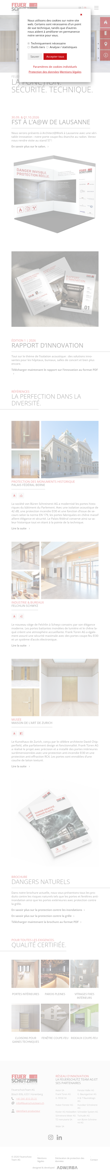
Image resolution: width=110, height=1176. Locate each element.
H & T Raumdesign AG (86, 1099)
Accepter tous (55, 56)
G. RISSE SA (61, 1098)
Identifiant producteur (28, 1111)
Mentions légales (70, 72)
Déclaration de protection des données (69, 1160)
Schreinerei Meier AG (66, 1115)
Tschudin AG (83, 1115)
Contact (94, 1159)
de (80, 7)
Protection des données (44, 72)
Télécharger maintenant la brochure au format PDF (45, 922)
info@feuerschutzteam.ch (30, 1103)
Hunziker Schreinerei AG (87, 1106)
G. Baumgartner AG (86, 1094)
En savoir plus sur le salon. (28, 146)
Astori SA (60, 1090)
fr (85, 7)
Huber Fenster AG (64, 1104)
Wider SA (60, 1126)
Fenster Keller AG (85, 1090)
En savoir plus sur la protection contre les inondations (46, 910)
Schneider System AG (87, 1111)
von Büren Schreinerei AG (87, 1121)
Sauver (35, 56)
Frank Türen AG (63, 1094)
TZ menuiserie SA (64, 1119)
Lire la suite (19, 528)
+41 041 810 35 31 (26, 1098)
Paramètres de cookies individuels (55, 67)
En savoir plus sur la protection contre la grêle (41, 916)
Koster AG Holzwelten (66, 1111)
